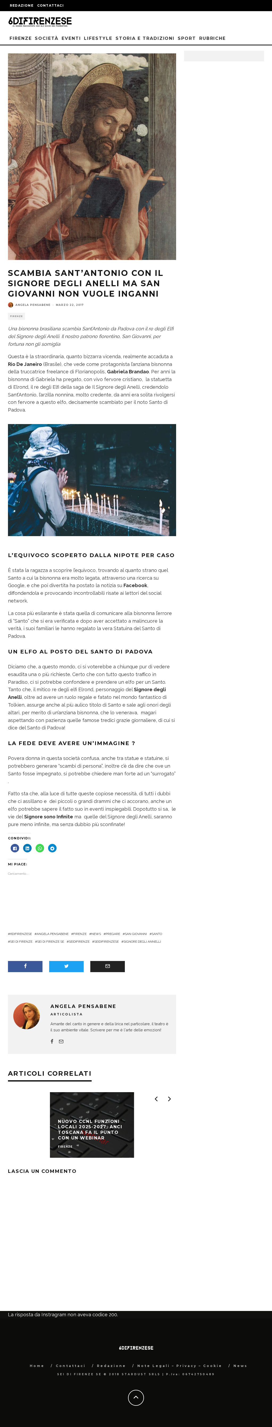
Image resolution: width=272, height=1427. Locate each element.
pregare (113, 934)
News (240, 1366)
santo (157, 934)
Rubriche (212, 38)
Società (46, 38)
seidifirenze (79, 941)
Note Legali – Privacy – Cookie (179, 1366)
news (96, 934)
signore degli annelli (142, 941)
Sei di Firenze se (50, 941)
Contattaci (50, 5)
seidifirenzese (106, 941)
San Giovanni (136, 934)
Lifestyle (98, 38)
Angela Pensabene (32, 305)
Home (37, 1366)
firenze (80, 934)
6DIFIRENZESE (21, 934)
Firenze (21, 38)
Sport (187, 38)
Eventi (71, 38)
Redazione (21, 5)
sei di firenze (21, 941)
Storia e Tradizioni (145, 38)
